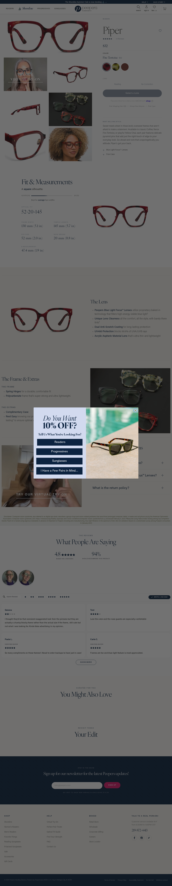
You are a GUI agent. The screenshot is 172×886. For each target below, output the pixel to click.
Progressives (59, 451)
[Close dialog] (135, 410)
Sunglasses (59, 461)
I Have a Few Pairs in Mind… (59, 470)
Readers (59, 442)
